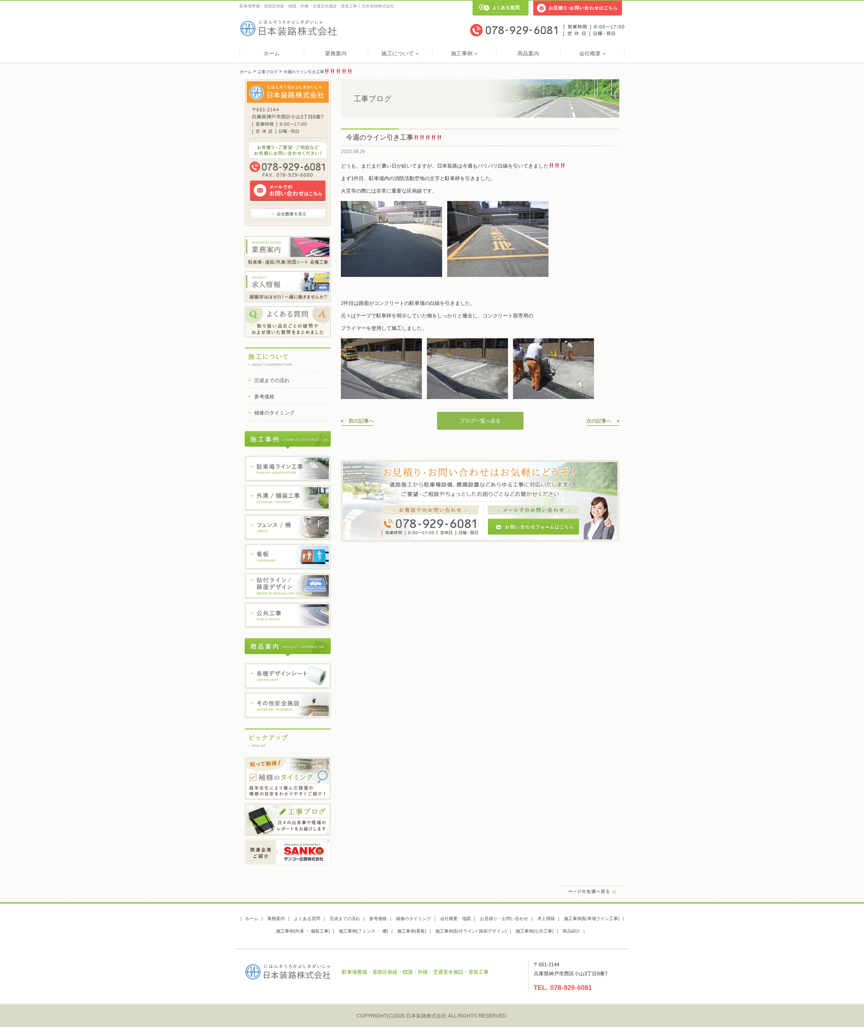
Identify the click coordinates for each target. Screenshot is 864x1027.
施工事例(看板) (411, 931)
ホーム (272, 53)
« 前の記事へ (357, 421)
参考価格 (264, 396)
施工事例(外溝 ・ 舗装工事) (303, 931)
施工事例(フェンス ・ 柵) (363, 931)
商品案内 (528, 53)
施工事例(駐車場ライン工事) (591, 918)
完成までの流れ (272, 380)
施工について (398, 53)
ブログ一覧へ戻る (480, 421)
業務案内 (336, 53)
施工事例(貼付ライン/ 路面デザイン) (471, 931)
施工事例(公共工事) (535, 931)
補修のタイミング (274, 413)
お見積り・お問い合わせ (504, 918)
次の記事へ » (602, 421)
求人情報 (546, 918)
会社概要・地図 (455, 918)
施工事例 (462, 53)
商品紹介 (571, 931)
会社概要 (590, 53)
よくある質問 (307, 918)
